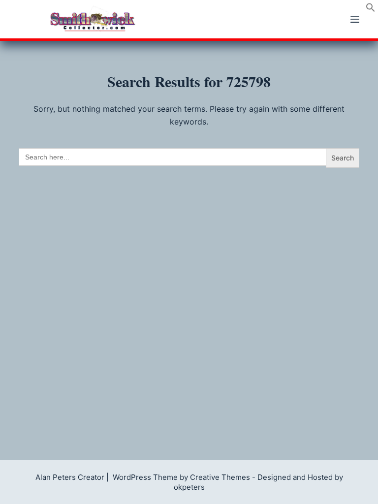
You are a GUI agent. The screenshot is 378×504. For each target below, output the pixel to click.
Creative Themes (220, 477)
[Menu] (354, 19)
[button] (371, 9)
